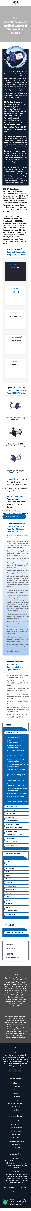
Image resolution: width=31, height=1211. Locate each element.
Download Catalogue (14, 517)
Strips (8, 875)
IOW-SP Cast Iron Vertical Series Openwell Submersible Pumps (16, 784)
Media (16, 1090)
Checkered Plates (11, 910)
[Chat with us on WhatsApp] (5, 1202)
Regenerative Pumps (12, 824)
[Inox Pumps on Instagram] (19, 1070)
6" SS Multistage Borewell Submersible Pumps (14, 746)
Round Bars (9, 903)
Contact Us (16, 1097)
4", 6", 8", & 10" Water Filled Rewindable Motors (15, 797)
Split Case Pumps (11, 831)
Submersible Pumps (12, 732)
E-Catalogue (16, 1107)
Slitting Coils (10, 868)
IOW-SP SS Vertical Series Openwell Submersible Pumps (17, 789)
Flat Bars (9, 879)
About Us (16, 1083)
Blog (16, 1100)
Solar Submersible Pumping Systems (17, 801)
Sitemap (18, 1204)
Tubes (8, 896)
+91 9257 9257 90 (22, 1187)
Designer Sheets (11, 914)
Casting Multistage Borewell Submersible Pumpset (15, 756)
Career (16, 1093)
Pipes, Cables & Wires (12, 845)
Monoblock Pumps (11, 810)
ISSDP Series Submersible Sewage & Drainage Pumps (17, 770)
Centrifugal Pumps (12, 820)
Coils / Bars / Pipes (16, 1148)
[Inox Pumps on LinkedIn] (15, 1070)
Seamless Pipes (11, 886)
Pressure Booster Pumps (14, 827)
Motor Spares (10, 838)
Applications (16, 1086)
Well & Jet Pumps (11, 813)
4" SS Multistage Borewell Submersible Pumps (14, 741)
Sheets (8, 865)
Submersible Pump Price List (14, 932)
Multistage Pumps (11, 806)
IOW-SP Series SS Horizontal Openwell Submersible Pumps (15, 779)
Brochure (16, 1110)
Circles (8, 872)
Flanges (8, 893)
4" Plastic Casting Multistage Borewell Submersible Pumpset (17, 760)
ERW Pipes (9, 882)
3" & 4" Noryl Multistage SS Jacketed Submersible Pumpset (17, 765)
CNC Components (11, 842)
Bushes (8, 900)
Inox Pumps (18, 1200)
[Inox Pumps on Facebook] (10, 1070)
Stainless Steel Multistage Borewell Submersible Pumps (16, 737)
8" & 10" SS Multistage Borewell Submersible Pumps (16, 751)
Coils (7, 861)
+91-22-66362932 (9, 1187)
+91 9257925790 (11, 948)
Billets (8, 907)
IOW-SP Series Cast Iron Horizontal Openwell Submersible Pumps (17, 775)
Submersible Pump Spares (14, 834)
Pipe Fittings (10, 889)
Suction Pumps (10, 817)
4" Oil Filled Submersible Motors (16, 793)
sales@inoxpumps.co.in (13, 958)
